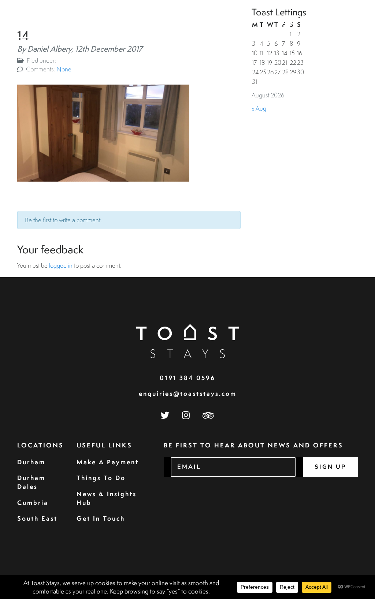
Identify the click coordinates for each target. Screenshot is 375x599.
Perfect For (295, 21)
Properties (141, 18)
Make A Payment (108, 462)
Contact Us (337, 21)
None (63, 69)
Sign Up (330, 467)
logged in (61, 265)
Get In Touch (101, 518)
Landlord (258, 18)
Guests (179, 18)
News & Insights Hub (107, 498)
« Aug (259, 108)
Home (107, 18)
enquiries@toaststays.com (188, 393)
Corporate (216, 18)
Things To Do (101, 477)
